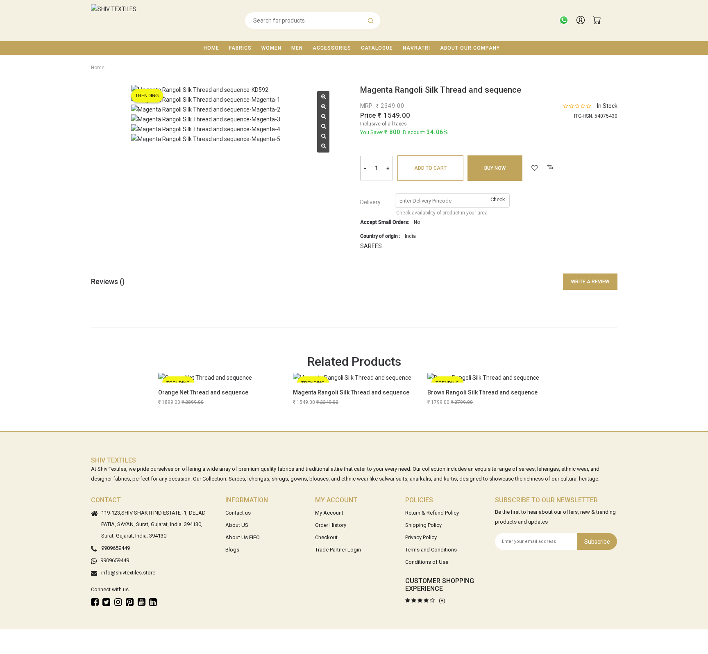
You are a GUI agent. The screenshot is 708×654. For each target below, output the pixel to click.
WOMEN (271, 48)
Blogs (232, 550)
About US (236, 525)
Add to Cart (430, 168)
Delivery (370, 202)
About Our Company (470, 48)
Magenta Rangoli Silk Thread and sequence (351, 392)
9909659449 (115, 548)
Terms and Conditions (431, 550)
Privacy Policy (421, 537)
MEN (297, 48)
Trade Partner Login (338, 550)
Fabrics (240, 48)
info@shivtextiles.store (128, 573)
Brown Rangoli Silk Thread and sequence (482, 392)
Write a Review (590, 282)
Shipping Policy (423, 525)
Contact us (238, 513)
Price (368, 115)
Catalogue (377, 48)
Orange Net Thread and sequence (203, 392)
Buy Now (495, 168)
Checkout (326, 537)
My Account (329, 513)
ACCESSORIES (332, 48)
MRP (366, 106)
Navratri (416, 48)
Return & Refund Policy (432, 513)
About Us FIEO (242, 537)
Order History (330, 525)
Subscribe (597, 541)
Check (497, 199)
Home (211, 48)
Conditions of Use (426, 562)
